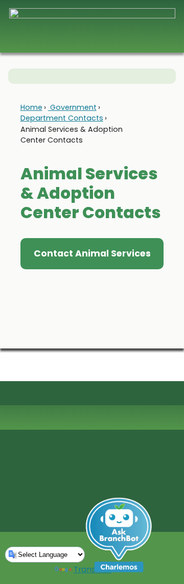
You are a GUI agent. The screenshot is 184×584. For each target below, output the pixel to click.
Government (72, 107)
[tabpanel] (92, 284)
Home (31, 107)
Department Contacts (61, 118)
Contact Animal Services (92, 253)
